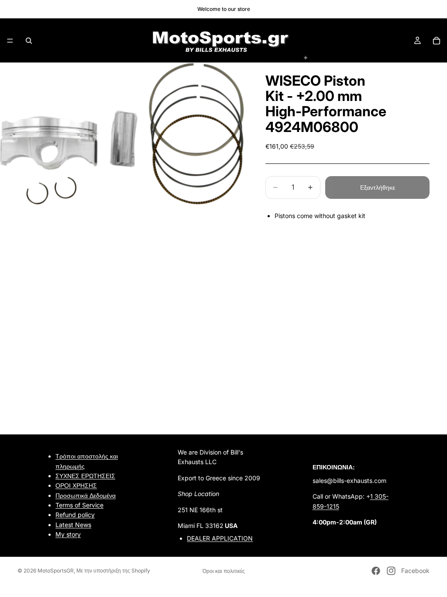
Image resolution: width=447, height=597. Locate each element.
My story (68, 534)
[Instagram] (391, 571)
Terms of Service (79, 505)
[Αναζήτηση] (28, 40)
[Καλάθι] (436, 40)
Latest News (73, 524)
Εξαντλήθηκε (377, 187)
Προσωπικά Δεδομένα (85, 495)
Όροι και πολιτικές (224, 571)
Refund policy (75, 515)
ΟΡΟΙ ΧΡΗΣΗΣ (76, 485)
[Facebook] (376, 571)
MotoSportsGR (56, 570)
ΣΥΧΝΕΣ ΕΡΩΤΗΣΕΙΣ (85, 475)
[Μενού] (10, 41)
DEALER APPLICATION (220, 538)
